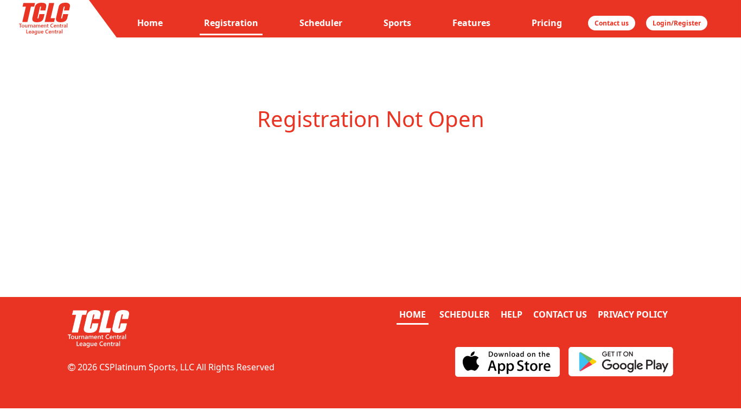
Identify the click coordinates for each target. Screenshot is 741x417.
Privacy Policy (633, 314)
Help (511, 314)
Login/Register (677, 23)
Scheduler (320, 23)
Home (150, 23)
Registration (231, 23)
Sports (397, 23)
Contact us (612, 23)
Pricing (547, 23)
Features (471, 23)
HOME (412, 314)
